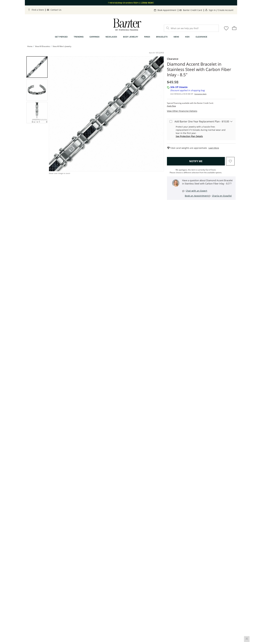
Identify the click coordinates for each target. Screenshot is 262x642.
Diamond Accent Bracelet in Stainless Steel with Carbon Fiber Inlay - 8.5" (199, 69)
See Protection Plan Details (189, 136)
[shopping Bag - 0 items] (234, 28)
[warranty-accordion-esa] (231, 121)
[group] (37, 67)
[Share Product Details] (158, 62)
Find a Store (38, 9)
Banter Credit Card (192, 10)
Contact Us (55, 9)
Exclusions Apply (201, 94)
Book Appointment (167, 10)
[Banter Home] (127, 25)
